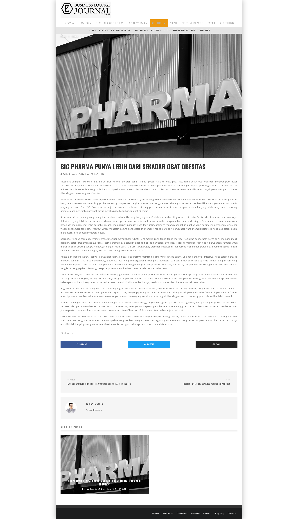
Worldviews (137, 23)
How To (84, 23)
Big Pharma (67, 333)
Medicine (85, 174)
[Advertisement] (180, 9)
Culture (157, 23)
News (68, 23)
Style (174, 23)
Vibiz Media (195, 513)
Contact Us (232, 513)
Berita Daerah (168, 513)
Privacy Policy (219, 513)
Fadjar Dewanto (69, 174)
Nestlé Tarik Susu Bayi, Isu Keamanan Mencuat (206, 381)
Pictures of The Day (110, 23)
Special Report (192, 23)
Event (211, 23)
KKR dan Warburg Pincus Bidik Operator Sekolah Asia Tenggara (99, 381)
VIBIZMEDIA (227, 23)
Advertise (206, 513)
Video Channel (182, 513)
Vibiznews (155, 513)
